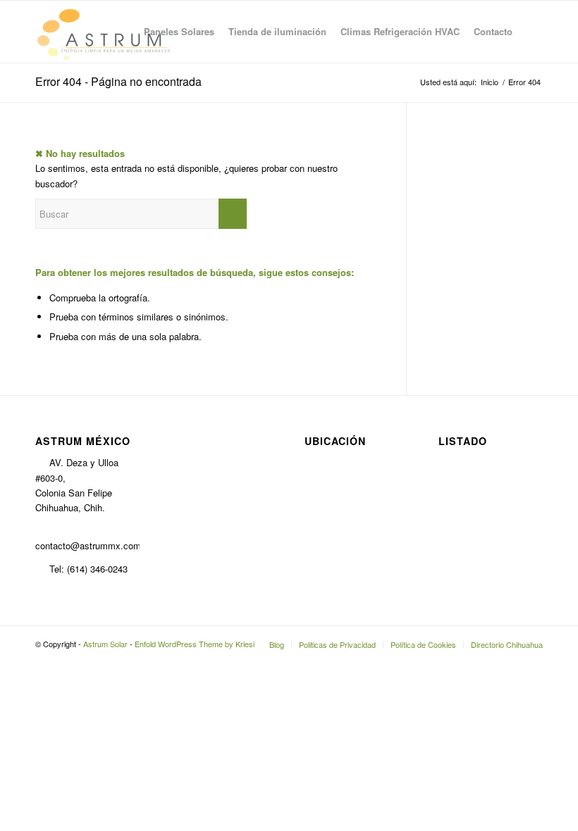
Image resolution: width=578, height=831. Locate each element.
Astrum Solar (105, 643)
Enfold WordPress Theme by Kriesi (194, 643)
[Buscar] (531, 32)
